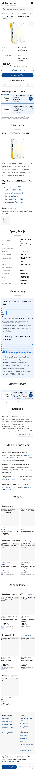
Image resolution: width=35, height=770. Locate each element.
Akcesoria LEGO (7, 724)
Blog (21, 741)
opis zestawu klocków (17, 193)
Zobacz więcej (28, 541)
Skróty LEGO (24, 727)
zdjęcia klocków (13, 196)
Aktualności (23, 738)
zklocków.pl (4, 13)
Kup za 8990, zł (17, 75)
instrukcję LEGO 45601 (16, 199)
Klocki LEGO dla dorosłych (7, 729)
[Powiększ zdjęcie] (17, 33)
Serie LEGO (24, 724)
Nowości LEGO (7, 721)
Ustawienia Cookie (25, 750)
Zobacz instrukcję (24, 434)
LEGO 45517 (29, 85)
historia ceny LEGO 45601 (12, 190)
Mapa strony (24, 735)
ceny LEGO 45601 (15, 187)
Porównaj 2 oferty (17, 70)
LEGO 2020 (18, 85)
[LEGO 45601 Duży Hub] (5, 220)
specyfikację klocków (18, 202)
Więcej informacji (17, 80)
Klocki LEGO (12, 13)
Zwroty (22, 747)
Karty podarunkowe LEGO (26, 720)
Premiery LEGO (7, 733)
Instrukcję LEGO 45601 (9, 487)
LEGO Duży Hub (13, 480)
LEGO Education (21, 13)
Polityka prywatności (26, 744)
